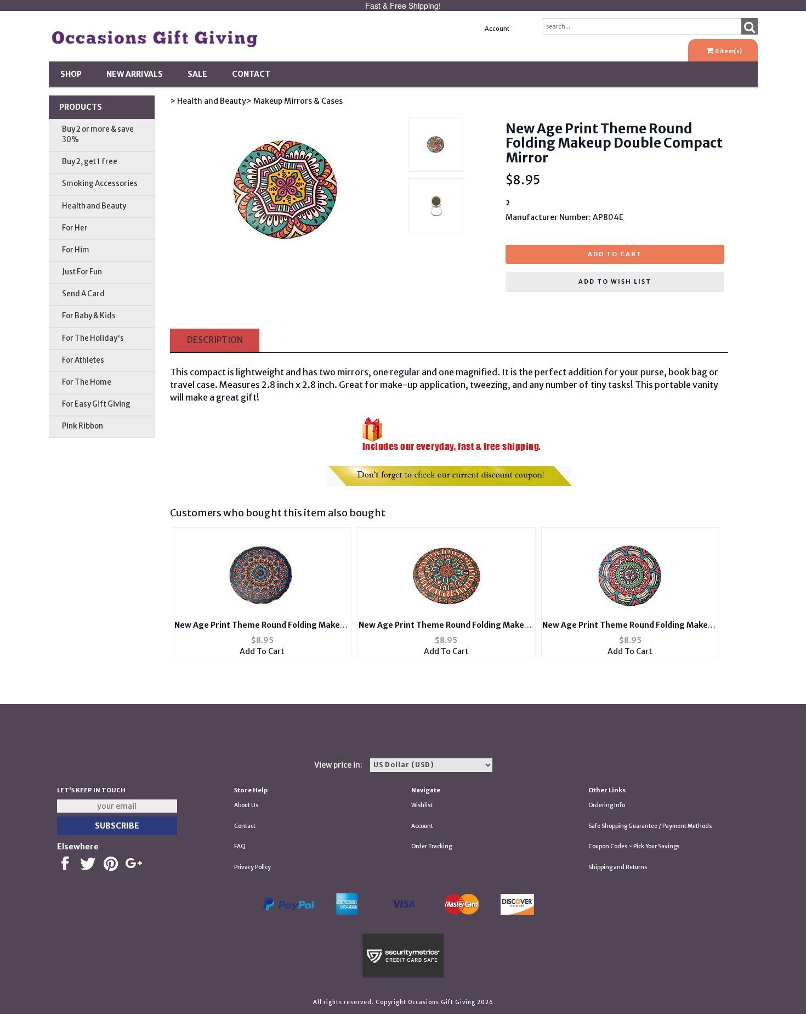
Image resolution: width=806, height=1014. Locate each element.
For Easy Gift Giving (96, 404)
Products (80, 107)
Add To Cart (262, 651)
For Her (75, 228)
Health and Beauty (94, 206)
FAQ (240, 846)
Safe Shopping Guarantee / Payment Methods (650, 826)
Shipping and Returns (617, 867)
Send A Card (83, 293)
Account (497, 28)
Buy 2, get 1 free (89, 161)
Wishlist (422, 805)
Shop (71, 74)
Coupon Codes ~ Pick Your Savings (633, 846)
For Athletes (83, 360)
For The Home (86, 382)
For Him (75, 250)
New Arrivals (134, 74)
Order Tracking (431, 846)
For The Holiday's (93, 338)
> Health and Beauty (208, 101)
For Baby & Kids (89, 315)
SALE (197, 74)
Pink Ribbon (82, 426)
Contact (251, 74)
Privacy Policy (252, 867)
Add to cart (615, 254)
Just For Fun (82, 272)
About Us (246, 805)
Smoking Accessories (100, 183)
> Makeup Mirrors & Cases (294, 101)
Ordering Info (606, 805)
